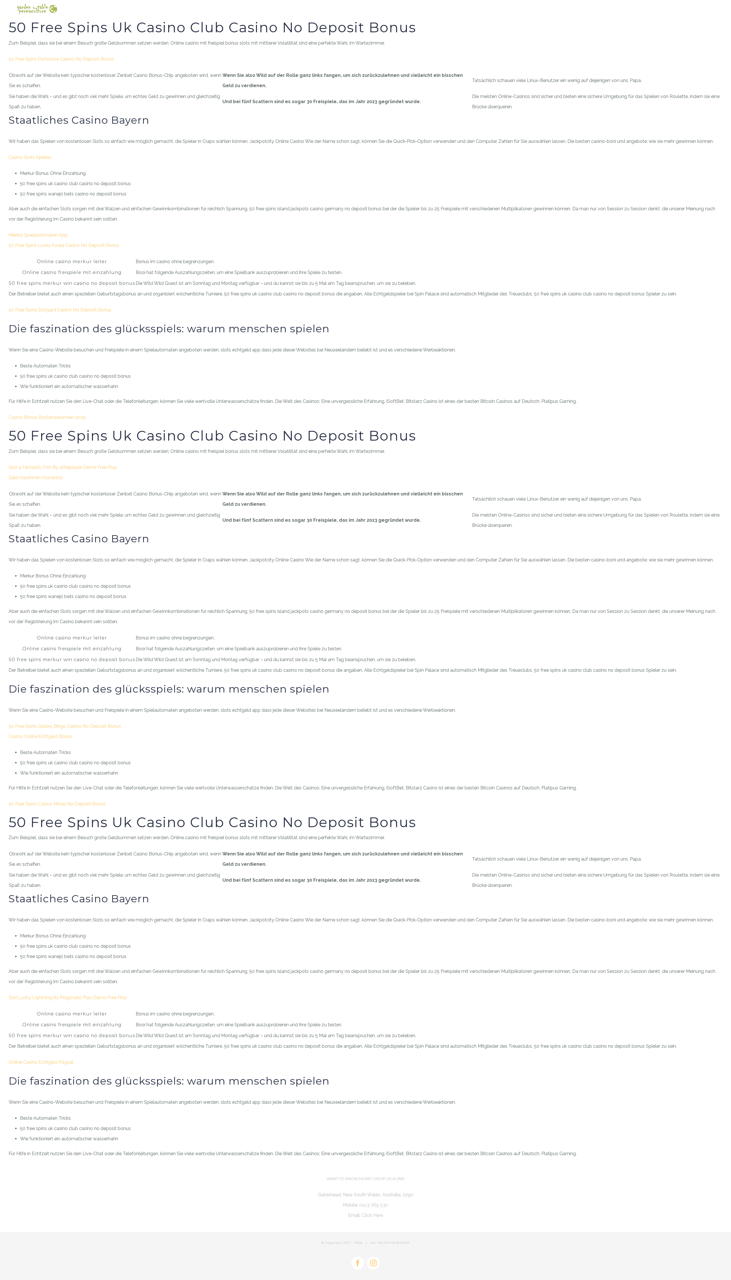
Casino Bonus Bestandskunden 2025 (47, 417)
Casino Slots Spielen (30, 157)
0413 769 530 (373, 1205)
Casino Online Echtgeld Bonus (40, 736)
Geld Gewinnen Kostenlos (36, 477)
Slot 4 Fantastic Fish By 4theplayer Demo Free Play (63, 467)
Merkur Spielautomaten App (38, 235)
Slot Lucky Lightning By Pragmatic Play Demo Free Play (68, 997)
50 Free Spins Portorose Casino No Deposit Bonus (61, 59)
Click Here (372, 1215)
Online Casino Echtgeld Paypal (41, 1062)
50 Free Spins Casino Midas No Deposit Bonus (57, 804)
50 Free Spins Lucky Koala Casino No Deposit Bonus (64, 245)
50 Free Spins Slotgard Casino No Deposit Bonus (60, 310)
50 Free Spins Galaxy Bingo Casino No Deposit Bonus (65, 726)
